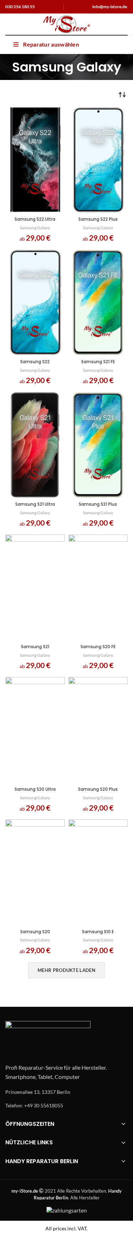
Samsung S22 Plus (98, 219)
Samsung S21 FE (98, 362)
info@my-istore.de (109, 6)
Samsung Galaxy (35, 227)
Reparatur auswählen (51, 44)
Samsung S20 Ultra (35, 789)
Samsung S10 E (98, 932)
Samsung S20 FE (98, 647)
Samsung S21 (35, 647)
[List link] (66, 1092)
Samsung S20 (35, 932)
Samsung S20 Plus (98, 789)
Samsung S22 (35, 362)
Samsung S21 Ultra (35, 504)
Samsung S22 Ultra (35, 219)
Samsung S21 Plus (98, 504)
